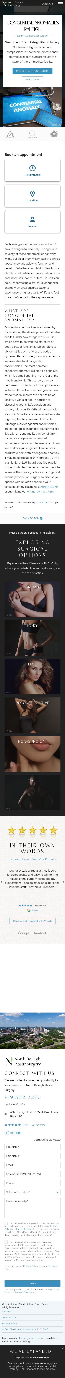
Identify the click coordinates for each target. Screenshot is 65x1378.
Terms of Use (23, 1229)
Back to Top (31, 518)
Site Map (6, 1311)
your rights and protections (35, 1338)
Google (43, 910)
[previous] (1, 882)
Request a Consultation (32, 71)
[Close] (62, 1348)
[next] (63, 882)
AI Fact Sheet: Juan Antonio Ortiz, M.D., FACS (25, 1329)
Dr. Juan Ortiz (42, 502)
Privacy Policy (30, 1266)
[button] (60, 4)
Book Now (32, 79)
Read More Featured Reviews (32, 921)
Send (32, 1283)
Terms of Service (23, 1292)
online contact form (40, 491)
